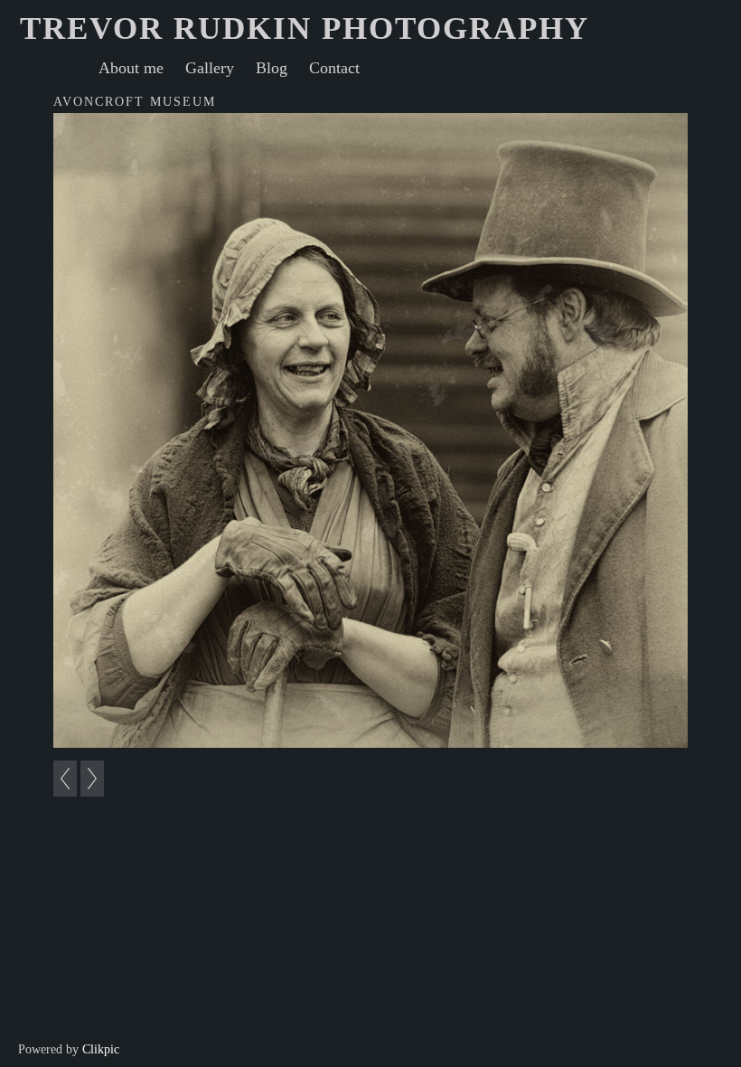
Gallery (209, 68)
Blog (271, 68)
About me (131, 68)
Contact (334, 68)
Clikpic (100, 1049)
